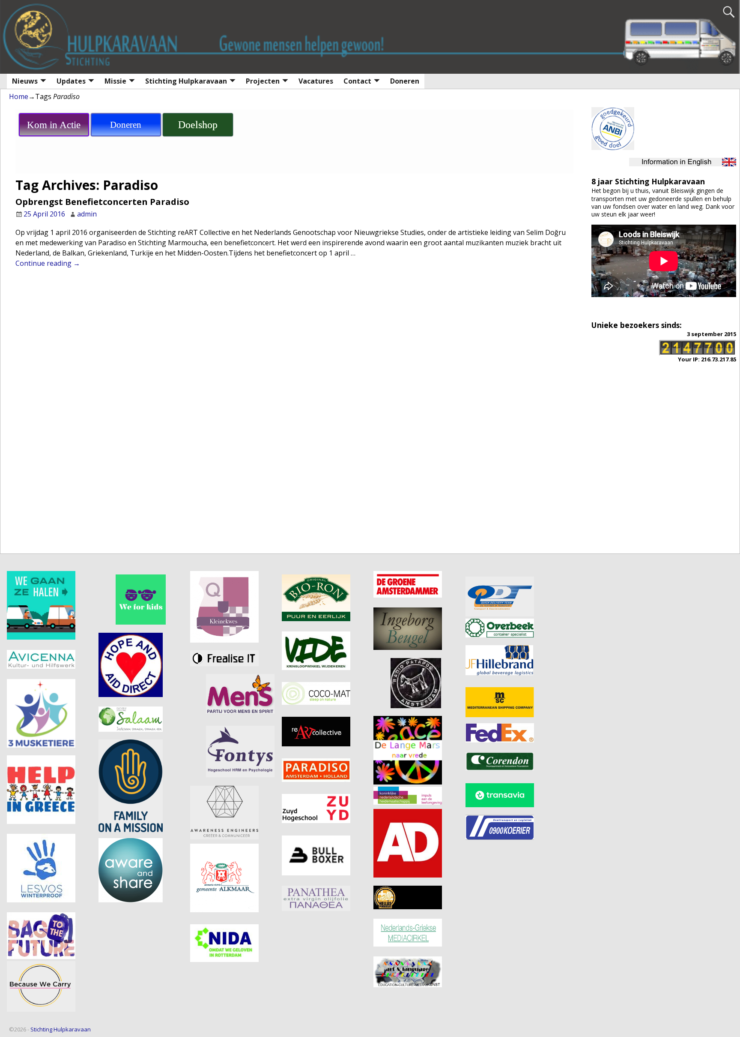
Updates (71, 81)
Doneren (404, 81)
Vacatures (315, 81)
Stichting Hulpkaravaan (186, 81)
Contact (357, 81)
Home (18, 96)
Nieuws (25, 81)
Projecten (263, 81)
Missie (115, 81)
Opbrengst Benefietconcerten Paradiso (102, 201)
